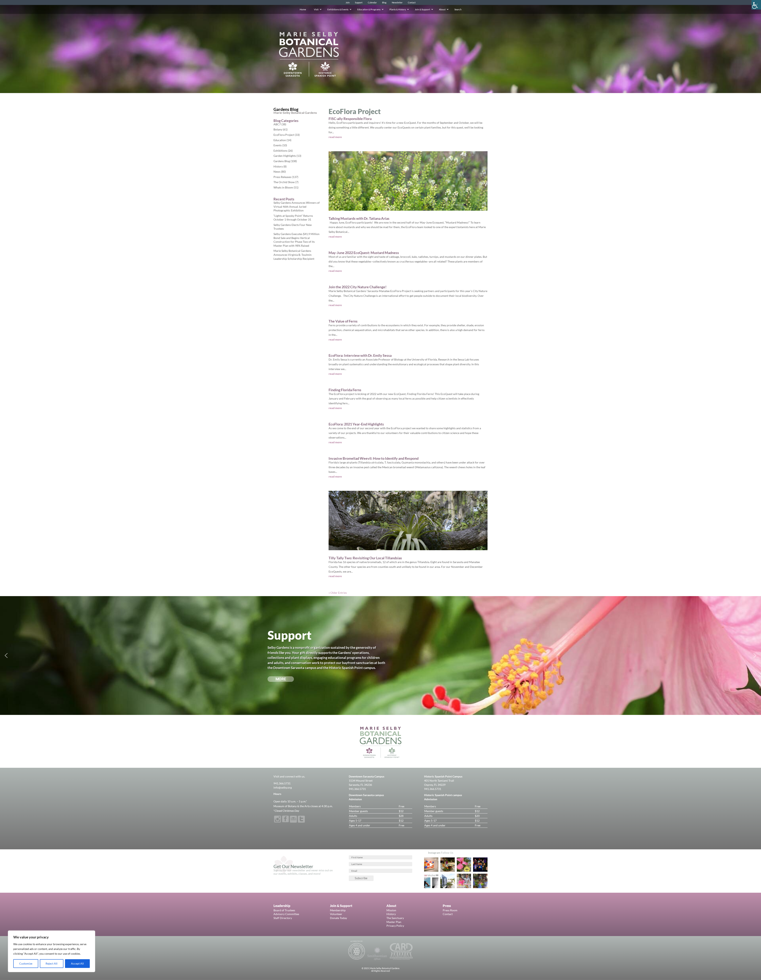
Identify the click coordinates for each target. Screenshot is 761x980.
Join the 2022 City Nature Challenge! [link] (357, 287)
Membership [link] (338, 910)
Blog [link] (384, 2)
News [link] (276, 171)
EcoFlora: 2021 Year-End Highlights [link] (356, 424)
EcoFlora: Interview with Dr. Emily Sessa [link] (360, 355)
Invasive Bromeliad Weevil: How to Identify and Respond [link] (374, 458)
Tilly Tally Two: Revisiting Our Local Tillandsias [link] (365, 558)
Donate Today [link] (338, 918)
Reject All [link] (51, 963)
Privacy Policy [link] (395, 925)
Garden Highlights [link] (284, 155)
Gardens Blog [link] (281, 161)
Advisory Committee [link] (286, 914)
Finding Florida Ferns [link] (345, 390)
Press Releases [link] (282, 177)
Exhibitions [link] (280, 150)
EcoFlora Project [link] (283, 134)
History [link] (278, 166)
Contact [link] (412, 2)
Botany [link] (277, 129)
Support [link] (358, 2)
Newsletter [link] (397, 2)
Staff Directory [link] (282, 918)
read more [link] (335, 137)
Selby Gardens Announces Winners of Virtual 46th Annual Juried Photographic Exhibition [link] (296, 206)
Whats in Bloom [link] (283, 187)
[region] (51, 951)
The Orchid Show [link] (284, 182)
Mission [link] (391, 910)
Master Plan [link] (393, 922)
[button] (6, 655)
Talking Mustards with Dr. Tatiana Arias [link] (359, 218)
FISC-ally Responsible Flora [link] (350, 118)
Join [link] (348, 2)
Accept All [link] (77, 963)
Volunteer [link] (336, 914)
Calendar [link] (372, 2)
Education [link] (279, 140)
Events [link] (277, 145)
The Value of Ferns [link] (343, 321)
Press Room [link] (450, 910)
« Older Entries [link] (338, 592)
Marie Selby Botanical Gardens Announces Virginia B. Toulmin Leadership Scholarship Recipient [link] (293, 254)
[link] (756, 5)
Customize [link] (25, 963)
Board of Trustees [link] (284, 910)
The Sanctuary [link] (395, 918)
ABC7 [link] (277, 124)
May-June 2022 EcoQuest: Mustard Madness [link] (364, 252)
